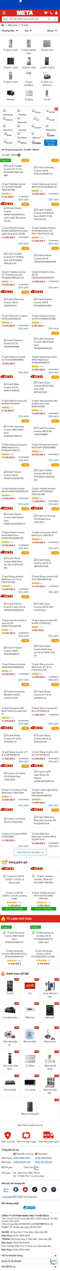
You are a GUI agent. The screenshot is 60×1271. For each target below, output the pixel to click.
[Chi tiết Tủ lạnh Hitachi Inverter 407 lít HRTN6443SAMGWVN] (45, 258)
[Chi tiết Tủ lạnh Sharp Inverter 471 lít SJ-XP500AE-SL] (45, 695)
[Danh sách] (56, 109)
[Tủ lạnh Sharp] (36, 112)
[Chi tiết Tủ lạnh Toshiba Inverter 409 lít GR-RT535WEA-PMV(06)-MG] (45, 475)
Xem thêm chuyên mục (28, 1125)
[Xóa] (19, 155)
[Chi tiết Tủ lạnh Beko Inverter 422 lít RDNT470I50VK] (15, 387)
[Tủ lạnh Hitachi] (8, 120)
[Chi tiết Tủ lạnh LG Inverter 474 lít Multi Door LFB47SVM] (15, 776)
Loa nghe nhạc (10, 1017)
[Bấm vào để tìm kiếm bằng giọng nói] (49, 19)
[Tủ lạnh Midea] (22, 143)
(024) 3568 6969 (21, 1158)
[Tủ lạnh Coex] (50, 135)
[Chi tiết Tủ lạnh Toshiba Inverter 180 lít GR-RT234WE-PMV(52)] (43, 879)
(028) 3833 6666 (43, 1158)
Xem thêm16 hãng (50, 142)
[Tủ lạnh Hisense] (22, 128)
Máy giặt (50, 1017)
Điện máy (12, 25)
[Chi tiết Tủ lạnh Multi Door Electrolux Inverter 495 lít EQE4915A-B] (45, 820)
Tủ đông (30, 1065)
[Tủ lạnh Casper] (36, 127)
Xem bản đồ (41, 1232)
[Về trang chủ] (25, 13)
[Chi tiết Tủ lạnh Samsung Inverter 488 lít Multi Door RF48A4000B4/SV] (45, 343)
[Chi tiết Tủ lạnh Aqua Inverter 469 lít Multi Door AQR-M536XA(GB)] (45, 387)
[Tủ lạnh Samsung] (8, 113)
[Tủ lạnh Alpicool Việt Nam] (36, 139)
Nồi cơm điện (30, 1041)
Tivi (30, 993)
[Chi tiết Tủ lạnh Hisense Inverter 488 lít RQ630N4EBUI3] (15, 651)
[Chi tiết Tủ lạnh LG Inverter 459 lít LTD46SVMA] (15, 820)
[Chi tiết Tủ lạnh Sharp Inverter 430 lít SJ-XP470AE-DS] (45, 738)
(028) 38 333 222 (22, 1162)
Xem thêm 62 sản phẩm (29, 852)
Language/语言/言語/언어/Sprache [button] (19, 1197)
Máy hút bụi (50, 1041)
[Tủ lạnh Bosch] (8, 143)
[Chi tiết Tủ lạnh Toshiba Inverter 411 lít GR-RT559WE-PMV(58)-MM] (15, 170)
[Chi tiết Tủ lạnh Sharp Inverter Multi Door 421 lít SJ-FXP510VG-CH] (45, 651)
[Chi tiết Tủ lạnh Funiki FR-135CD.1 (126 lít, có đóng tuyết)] (14, 879)
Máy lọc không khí (30, 1114)
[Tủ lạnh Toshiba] (22, 113)
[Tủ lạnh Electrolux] (22, 121)
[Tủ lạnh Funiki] (50, 120)
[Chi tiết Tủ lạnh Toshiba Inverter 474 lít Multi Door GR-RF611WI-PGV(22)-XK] (45, 214)
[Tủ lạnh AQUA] (50, 112)
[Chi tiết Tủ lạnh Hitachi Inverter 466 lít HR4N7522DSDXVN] (15, 475)
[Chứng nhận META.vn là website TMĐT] (29, 1209)
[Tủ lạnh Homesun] (22, 136)
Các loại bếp (10, 1089)
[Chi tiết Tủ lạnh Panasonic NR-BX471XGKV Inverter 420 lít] (15, 695)
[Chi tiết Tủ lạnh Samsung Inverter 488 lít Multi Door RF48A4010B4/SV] (15, 431)
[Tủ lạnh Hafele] (36, 143)
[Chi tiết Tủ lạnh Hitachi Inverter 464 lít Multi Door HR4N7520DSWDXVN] (15, 519)
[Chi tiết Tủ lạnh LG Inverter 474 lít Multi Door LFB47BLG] (45, 519)
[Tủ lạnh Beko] (8, 135)
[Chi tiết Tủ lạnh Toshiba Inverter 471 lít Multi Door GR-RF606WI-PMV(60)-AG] (15, 258)
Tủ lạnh (24, 25)
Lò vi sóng (30, 1089)
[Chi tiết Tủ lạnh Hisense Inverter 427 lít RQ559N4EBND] (15, 343)
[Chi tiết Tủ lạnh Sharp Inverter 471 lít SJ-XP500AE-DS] (15, 738)
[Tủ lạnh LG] (36, 120)
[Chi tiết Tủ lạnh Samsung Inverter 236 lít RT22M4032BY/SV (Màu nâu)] (43, 937)
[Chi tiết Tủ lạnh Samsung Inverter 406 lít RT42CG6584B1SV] (45, 170)
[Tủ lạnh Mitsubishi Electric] (50, 131)
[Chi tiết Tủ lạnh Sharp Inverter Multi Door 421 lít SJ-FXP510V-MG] (15, 563)
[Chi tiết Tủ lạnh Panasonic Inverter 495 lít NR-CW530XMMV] (45, 431)
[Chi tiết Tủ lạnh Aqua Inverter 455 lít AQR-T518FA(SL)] (45, 607)
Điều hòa (30, 1017)
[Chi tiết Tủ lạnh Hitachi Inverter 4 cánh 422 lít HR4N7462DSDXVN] (15, 607)
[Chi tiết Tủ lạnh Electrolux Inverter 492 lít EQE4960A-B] (15, 302)
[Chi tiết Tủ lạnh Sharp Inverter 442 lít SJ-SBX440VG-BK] (45, 563)
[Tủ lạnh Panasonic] (8, 128)
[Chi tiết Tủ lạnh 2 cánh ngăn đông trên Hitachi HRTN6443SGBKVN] (45, 776)
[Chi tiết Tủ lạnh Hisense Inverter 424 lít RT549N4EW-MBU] (45, 302)
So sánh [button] (24, 199)
